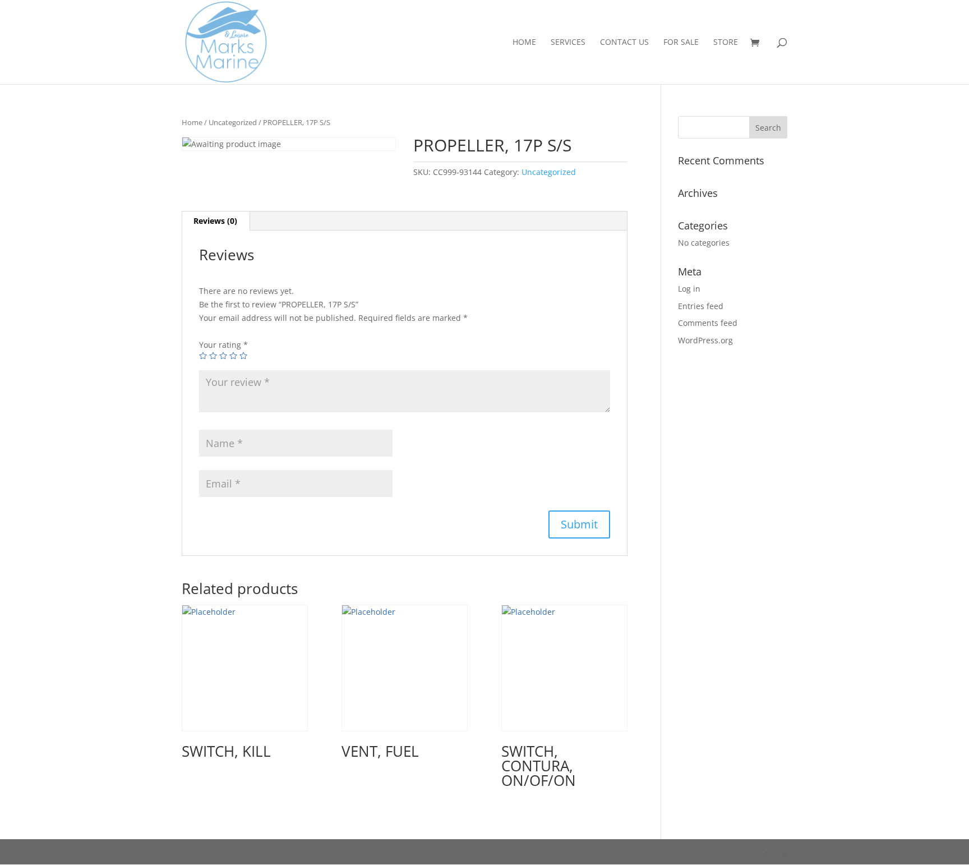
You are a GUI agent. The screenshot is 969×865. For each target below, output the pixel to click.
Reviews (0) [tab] (215, 220)
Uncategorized (233, 122)
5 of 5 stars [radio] (243, 356)
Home (524, 42)
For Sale (681, 42)
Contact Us (624, 42)
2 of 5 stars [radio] (213, 356)
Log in (689, 288)
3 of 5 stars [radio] (223, 356)
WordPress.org (705, 340)
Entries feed (700, 306)
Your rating (223, 344)
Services (568, 42)
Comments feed (707, 323)
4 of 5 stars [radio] (233, 356)
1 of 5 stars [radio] (203, 356)
